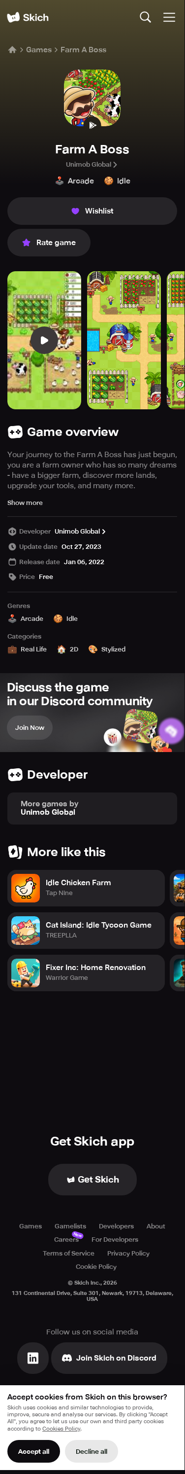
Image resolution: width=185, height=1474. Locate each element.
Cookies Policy (61, 1429)
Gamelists (70, 1226)
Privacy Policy (128, 1253)
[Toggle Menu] (169, 17)
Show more (25, 502)
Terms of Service (68, 1253)
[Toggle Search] (145, 17)
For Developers (115, 1239)
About (156, 1226)
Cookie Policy (96, 1266)
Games (39, 49)
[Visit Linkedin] (33, 1358)
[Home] (27, 17)
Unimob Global (88, 164)
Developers (116, 1226)
